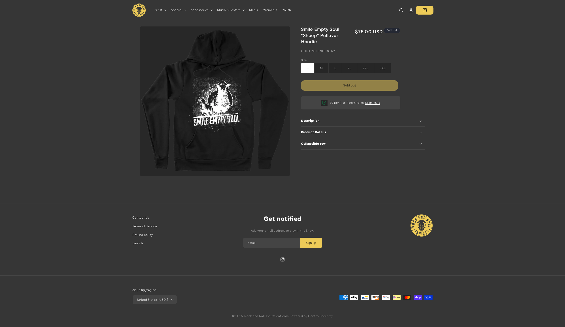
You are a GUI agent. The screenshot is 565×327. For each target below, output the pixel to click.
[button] (160, 10)
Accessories (200, 10)
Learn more (372, 102)
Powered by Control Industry (311, 316)
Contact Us (140, 217)
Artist (158, 10)
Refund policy (142, 235)
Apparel (176, 10)
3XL (382, 69)
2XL (365, 69)
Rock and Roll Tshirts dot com (266, 316)
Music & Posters (229, 10)
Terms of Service (144, 226)
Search (137, 243)
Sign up (311, 242)
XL (349, 69)
